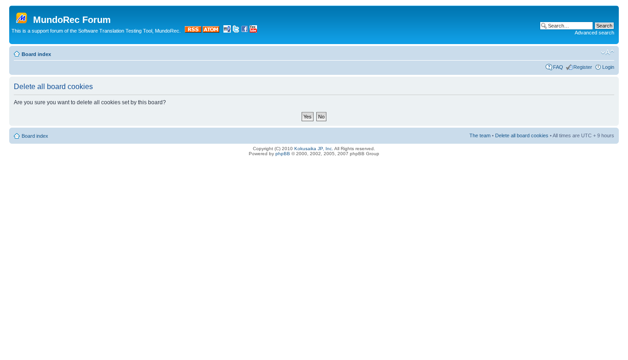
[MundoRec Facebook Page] (244, 31)
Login (608, 67)
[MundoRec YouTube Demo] (253, 31)
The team (480, 135)
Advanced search (594, 32)
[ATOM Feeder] (211, 31)
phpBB (282, 153)
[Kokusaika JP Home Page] (227, 31)
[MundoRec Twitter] (236, 31)
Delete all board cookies (521, 135)
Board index (36, 54)
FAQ (558, 67)
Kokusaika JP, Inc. (313, 148)
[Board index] (22, 16)
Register (582, 67)
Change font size (607, 52)
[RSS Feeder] (193, 31)
